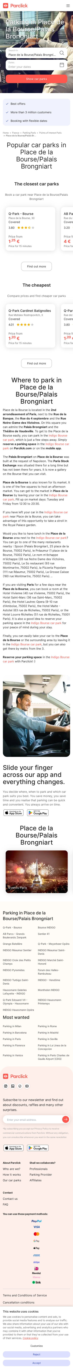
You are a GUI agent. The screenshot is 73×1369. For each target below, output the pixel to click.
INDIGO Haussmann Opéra (18, 1009)
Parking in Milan (12, 1026)
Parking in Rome (47, 1026)
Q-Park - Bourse (12, 927)
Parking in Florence (14, 1045)
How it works (12, 1174)
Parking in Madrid (48, 1032)
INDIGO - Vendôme (49, 980)
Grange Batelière (12, 943)
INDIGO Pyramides (14, 970)
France (15, 132)
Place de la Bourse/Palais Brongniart (21, 135)
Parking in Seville (48, 1038)
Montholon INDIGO (49, 989)
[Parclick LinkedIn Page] (13, 1086)
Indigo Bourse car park (51, 538)
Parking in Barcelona (15, 1032)
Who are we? (11, 1169)
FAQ (5, 1204)
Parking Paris (29, 132)
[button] (36, 53)
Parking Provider (41, 1174)
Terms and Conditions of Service (25, 1295)
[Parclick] (15, 5)
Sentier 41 (44, 933)
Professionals (38, 1169)
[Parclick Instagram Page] (6, 1086)
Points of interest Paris (50, 132)
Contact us (10, 1198)
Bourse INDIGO (46, 927)
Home (6, 132)
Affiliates (35, 1180)
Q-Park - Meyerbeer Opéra (53, 943)
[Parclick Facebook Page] (20, 1086)
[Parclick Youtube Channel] (27, 1086)
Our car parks (12, 1180)
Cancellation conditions (18, 1302)
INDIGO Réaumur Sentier (17, 950)
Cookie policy (30, 1338)
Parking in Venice (13, 1055)
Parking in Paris (12, 1038)
